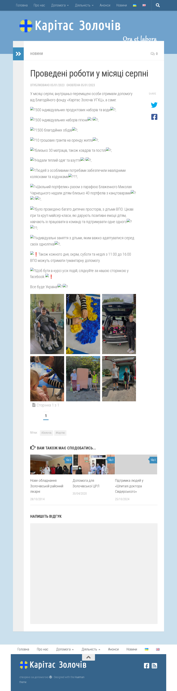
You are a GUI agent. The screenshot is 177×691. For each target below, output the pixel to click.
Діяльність (82, 5)
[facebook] (147, 666)
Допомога (58, 5)
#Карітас (60, 432)
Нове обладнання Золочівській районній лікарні (46, 486)
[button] (47, 324)
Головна (22, 5)
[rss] (155, 666)
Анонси (105, 5)
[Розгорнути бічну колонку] (18, 53)
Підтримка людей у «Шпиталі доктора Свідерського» (129, 486)
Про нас (39, 5)
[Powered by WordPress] (50, 677)
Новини (121, 5)
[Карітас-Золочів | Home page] (69, 25)
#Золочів (46, 432)
